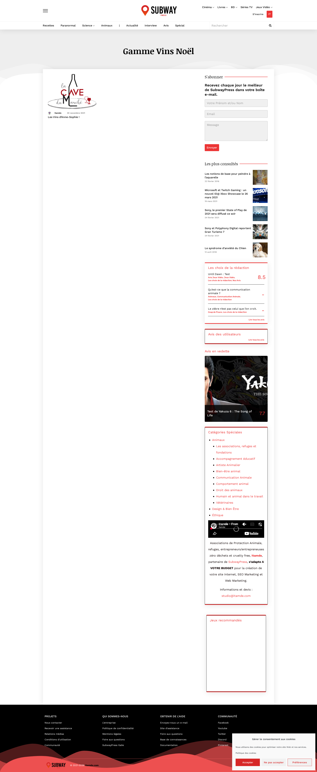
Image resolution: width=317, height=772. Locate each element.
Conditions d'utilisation (58, 739)
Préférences (299, 762)
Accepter (247, 762)
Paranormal (68, 25)
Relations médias (54, 734)
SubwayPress (237, 561)
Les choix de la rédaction (220, 280)
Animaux (106, 25)
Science (87, 25)
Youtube (222, 728)
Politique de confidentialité (118, 728)
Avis (166, 25)
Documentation (169, 745)
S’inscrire (258, 14)
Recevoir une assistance (58, 728)
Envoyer (212, 147)
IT (269, 14)
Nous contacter (53, 722)
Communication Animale (228, 297)
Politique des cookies (246, 753)
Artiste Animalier (228, 465)
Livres (221, 7)
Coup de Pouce (215, 312)
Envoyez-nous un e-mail (174, 722)
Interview (151, 25)
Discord (222, 739)
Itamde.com (92, 765)
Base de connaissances (173, 739)
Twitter (222, 734)
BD (233, 7)
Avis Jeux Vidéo (215, 277)
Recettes (48, 25)
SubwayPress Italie (113, 745)
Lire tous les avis (256, 320)
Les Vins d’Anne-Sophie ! (64, 117)
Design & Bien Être (225, 509)
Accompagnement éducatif (235, 458)
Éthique (217, 515)
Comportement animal (232, 483)
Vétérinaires (224, 502)
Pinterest (223, 745)
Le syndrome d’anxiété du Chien (225, 248)
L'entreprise (109, 722)
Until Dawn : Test (219, 274)
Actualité (132, 25)
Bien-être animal (228, 471)
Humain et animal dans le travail (239, 496)
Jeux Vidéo (263, 7)
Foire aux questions (113, 739)
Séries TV (247, 7)
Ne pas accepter (274, 762)
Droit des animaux (229, 490)
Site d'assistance (169, 728)
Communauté (52, 745)
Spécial (179, 25)
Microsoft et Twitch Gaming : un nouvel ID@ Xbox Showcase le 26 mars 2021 (226, 194)
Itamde (57, 113)
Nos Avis (237, 280)
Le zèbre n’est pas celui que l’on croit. (232, 308)
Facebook (223, 722)
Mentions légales (111, 734)
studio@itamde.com (236, 595)
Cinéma (207, 7)
